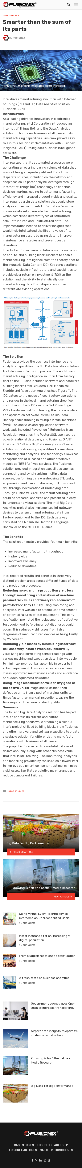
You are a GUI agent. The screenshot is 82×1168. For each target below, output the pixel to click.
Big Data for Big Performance (52, 1086)
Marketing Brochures (56, 1150)
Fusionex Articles (23, 1150)
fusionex (19, 38)
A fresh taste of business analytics (44, 978)
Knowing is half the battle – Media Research (51, 1060)
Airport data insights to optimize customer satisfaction (54, 1033)
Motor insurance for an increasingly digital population (44, 938)
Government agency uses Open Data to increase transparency (53, 1006)
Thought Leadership (52, 1145)
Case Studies (11, 15)
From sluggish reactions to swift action (47, 956)
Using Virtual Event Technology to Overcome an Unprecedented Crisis (44, 916)
